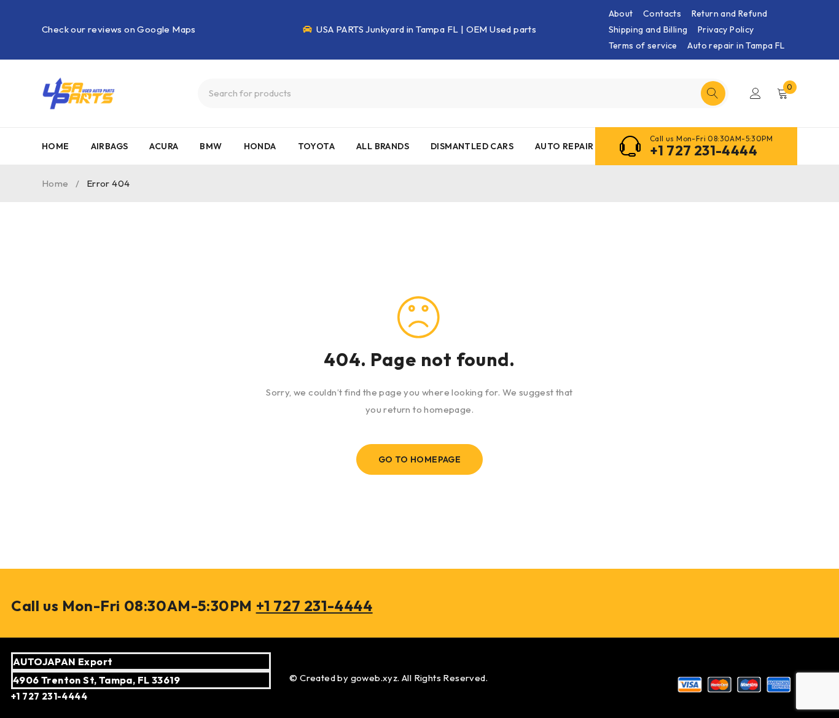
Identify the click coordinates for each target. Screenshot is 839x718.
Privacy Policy (726, 29)
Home (55, 183)
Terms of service (643, 45)
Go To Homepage (419, 459)
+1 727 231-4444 (703, 150)
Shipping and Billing (648, 29)
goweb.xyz (374, 678)
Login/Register (755, 93)
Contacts (662, 13)
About (621, 13)
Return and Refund (730, 13)
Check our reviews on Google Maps (119, 29)
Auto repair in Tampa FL (735, 45)
